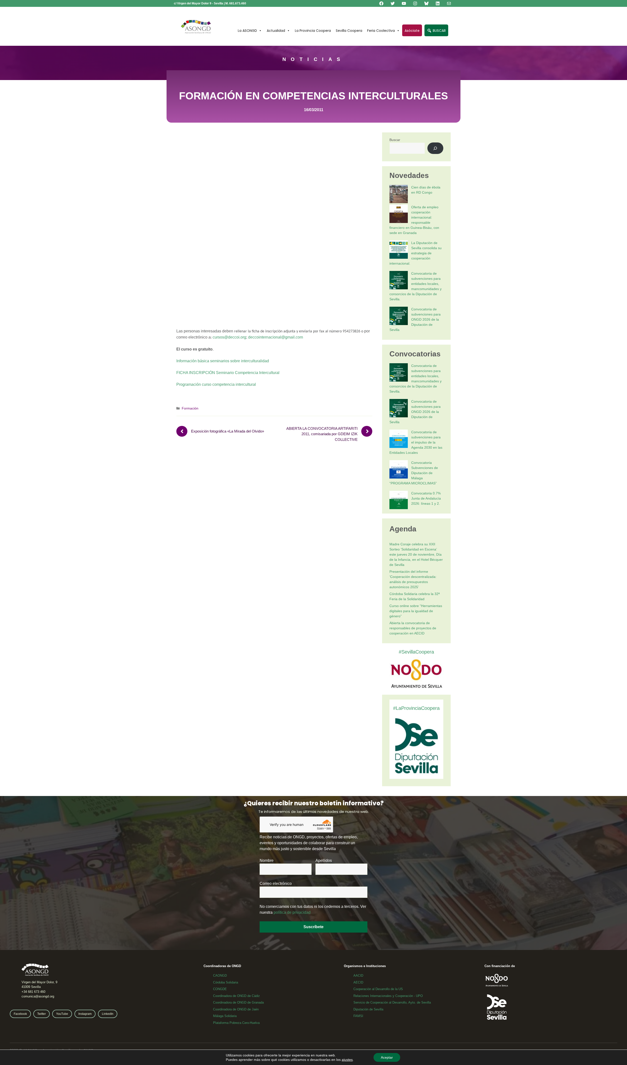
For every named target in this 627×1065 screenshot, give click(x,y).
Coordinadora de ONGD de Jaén (236, 1009)
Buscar (394, 140)
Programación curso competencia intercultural (216, 384)
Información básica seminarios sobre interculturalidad (222, 361)
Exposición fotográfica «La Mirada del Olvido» (227, 431)
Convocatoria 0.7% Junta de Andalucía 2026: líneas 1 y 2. (426, 498)
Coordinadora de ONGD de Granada (238, 1002)
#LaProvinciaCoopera (416, 708)
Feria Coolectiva (381, 30)
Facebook (20, 1014)
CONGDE (220, 989)
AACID (358, 975)
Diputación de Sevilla (368, 1009)
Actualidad (276, 30)
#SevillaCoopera (416, 652)
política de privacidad (292, 912)
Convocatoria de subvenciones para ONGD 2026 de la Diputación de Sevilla (415, 319)
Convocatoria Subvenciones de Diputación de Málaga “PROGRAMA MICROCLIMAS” (413, 473)
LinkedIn (107, 1014)
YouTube (62, 1014)
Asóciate (412, 30)
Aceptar (387, 1057)
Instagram (85, 1014)
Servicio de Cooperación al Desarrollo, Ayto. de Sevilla (392, 1002)
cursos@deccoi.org (229, 337)
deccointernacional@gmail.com (275, 337)
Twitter (41, 1014)
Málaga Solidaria (225, 1016)
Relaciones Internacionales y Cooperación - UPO (388, 996)
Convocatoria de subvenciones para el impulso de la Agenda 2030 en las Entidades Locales (415, 442)
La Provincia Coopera (313, 30)
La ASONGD (247, 30)
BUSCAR (439, 30)
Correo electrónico (276, 883)
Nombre (267, 860)
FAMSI (358, 1016)
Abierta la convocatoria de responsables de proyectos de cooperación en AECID (412, 628)
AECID (358, 982)
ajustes (347, 1060)
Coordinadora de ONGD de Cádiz (236, 996)
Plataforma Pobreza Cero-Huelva (236, 1023)
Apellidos (323, 860)
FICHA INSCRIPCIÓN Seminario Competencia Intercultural (227, 373)
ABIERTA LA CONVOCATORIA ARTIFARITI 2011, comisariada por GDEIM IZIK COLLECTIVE (322, 434)
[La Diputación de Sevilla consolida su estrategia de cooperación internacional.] (398, 250)
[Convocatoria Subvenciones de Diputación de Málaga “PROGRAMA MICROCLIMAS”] (398, 470)
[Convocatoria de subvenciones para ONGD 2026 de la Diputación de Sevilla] (398, 317)
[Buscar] (435, 148)
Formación (190, 408)
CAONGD (220, 975)
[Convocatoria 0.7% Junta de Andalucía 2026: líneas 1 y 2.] (398, 501)
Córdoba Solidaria (225, 982)
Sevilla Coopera (349, 30)
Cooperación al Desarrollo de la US (378, 989)
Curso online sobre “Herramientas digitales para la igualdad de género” (415, 611)
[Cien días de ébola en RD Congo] (398, 195)
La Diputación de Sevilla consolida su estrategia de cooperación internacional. (415, 253)
